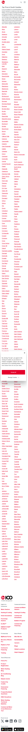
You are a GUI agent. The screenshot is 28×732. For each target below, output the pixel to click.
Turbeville (16, 476)
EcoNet (3, 624)
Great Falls (5, 406)
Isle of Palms (5, 486)
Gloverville (5, 383)
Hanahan (4, 426)
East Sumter (5, 278)
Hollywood (5, 453)
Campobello (5, 141)
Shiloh (15, 381)
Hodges (4, 448)
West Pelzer (17, 537)
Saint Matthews (18, 339)
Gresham (4, 421)
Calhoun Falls (5, 136)
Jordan (4, 516)
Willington (16, 554)
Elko (3, 303)
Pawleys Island (18, 211)
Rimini (15, 306)
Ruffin (15, 329)
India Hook (5, 471)
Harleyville (4, 431)
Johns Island (5, 506)
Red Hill (16, 281)
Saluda (16, 346)
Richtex (16, 294)
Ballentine (4, 57)
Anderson (4, 34)
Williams (16, 549)
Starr (15, 419)
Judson (4, 518)
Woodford (17, 572)
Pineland (16, 234)
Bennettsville (5, 76)
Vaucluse (16, 491)
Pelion (16, 219)
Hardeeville (5, 428)
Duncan (4, 266)
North (15, 159)
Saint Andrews (18, 331)
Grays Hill (4, 403)
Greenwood (5, 416)
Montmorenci (17, 99)
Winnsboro (17, 562)
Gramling (4, 396)
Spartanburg (17, 411)
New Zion (16, 139)
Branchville (5, 116)
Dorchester (5, 261)
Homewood (5, 458)
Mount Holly (17, 112)
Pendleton (17, 224)
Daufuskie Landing (7, 251)
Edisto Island (5, 293)
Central (4, 161)
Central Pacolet (6, 164)
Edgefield (4, 283)
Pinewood (17, 239)
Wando (16, 509)
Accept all (13, 372)
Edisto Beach (5, 291)
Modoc (16, 89)
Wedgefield (17, 526)
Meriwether (17, 84)
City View (4, 188)
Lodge (16, 34)
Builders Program (19, 620)
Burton (4, 131)
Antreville (4, 37)
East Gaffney (5, 276)
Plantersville (17, 244)
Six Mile (16, 389)
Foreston (4, 341)
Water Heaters (5, 609)
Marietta (16, 59)
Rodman (16, 319)
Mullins (16, 122)
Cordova (4, 226)
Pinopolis (16, 241)
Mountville (17, 117)
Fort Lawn (5, 343)
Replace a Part (5, 645)
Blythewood (5, 96)
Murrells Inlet (17, 127)
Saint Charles (17, 334)
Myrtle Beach (18, 129)
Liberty (4, 568)
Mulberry (16, 119)
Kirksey (4, 531)
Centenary (5, 156)
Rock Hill (16, 314)
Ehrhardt (4, 298)
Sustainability (18, 639)
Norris (15, 157)
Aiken (3, 29)
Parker (16, 204)
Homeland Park (6, 456)
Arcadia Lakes (6, 42)
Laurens (4, 561)
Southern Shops (18, 409)
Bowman (4, 106)
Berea (3, 79)
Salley (15, 341)
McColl (16, 74)
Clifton (4, 201)
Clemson (4, 196)
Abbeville (4, 27)
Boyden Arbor (6, 109)
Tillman (16, 456)
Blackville (4, 91)
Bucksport (5, 124)
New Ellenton (17, 137)
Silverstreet (17, 384)
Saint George (17, 336)
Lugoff (16, 49)
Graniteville (5, 398)
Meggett (16, 82)
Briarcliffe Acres (6, 119)
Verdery (16, 494)
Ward (15, 511)
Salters (16, 344)
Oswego (16, 191)
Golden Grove (6, 388)
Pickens (16, 229)
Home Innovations (6, 615)
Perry (15, 226)
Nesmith (16, 134)
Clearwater (5, 193)
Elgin (3, 301)
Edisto (3, 288)
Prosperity (17, 269)
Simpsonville (17, 386)
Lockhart (16, 32)
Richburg (16, 291)
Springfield (17, 416)
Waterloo (16, 524)
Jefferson (4, 498)
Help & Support (19, 652)
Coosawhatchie (6, 221)
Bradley (4, 114)
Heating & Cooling (6, 612)
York (15, 579)
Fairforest (4, 323)
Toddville (16, 461)
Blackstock (5, 89)
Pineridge (16, 236)
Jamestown (5, 496)
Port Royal (17, 254)
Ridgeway (17, 304)
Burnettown (5, 129)
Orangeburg (17, 189)
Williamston (17, 552)
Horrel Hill (4, 468)
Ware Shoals (17, 516)
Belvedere (5, 74)
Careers (16, 643)
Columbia (4, 213)
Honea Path (5, 461)
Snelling (16, 399)
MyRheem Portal (6, 636)
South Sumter (18, 406)
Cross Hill (4, 246)
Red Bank (17, 279)
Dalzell (4, 248)
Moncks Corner (18, 92)
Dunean (4, 268)
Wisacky (16, 567)
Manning (16, 57)
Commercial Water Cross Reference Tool (6, 709)
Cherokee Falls (6, 174)
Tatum (16, 446)
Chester (4, 186)
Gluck (3, 386)
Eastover (4, 281)
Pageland (16, 199)
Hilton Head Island (7, 446)
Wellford (16, 531)
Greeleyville (5, 408)
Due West (4, 263)
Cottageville (5, 233)
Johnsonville (5, 508)
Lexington (4, 566)
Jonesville (4, 513)
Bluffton (4, 94)
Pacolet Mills (17, 196)
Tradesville (17, 466)
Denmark (4, 253)
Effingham (4, 296)
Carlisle (4, 149)
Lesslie (4, 563)
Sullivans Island (18, 429)
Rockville (16, 316)
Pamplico (16, 201)
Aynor (3, 54)
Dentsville (4, 256)
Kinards (4, 526)
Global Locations (19, 649)
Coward (4, 236)
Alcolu (3, 32)
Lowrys (16, 47)
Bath (3, 66)
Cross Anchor (5, 243)
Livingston (17, 27)
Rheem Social (4, 718)
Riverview (16, 311)
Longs (16, 39)
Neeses (16, 132)
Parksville (16, 206)
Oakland (16, 179)
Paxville (16, 214)
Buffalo (4, 126)
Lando (3, 551)
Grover (4, 423)
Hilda (3, 443)
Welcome (16, 529)
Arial (3, 44)
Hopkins (4, 463)
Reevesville (17, 284)
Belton (4, 71)
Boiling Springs (6, 99)
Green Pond (5, 411)
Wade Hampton (18, 496)
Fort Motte (5, 348)
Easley (4, 273)
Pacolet (16, 194)
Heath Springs (6, 433)
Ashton (4, 47)
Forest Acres (5, 336)
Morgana (16, 104)
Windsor (16, 559)
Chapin (4, 166)
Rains (15, 271)
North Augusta (18, 162)
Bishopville (5, 84)
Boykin (4, 111)
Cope (3, 223)
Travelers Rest (18, 469)
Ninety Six (17, 152)
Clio (3, 206)
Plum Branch (17, 246)
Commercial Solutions (19, 604)
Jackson (4, 491)
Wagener (16, 499)
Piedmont (16, 231)
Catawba (4, 151)
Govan (4, 393)
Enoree (4, 311)
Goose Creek (5, 391)
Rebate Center (5, 679)
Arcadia (4, 39)
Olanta (16, 184)
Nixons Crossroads (19, 154)
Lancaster (4, 548)
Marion (16, 62)
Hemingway (5, 436)
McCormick (17, 79)
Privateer (16, 264)
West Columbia (18, 534)
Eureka (4, 316)
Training (3, 653)
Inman (3, 473)
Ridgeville (16, 301)
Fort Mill (4, 346)
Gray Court (5, 401)
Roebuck (16, 321)
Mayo (15, 72)
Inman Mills (5, 476)
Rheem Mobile (4, 726)
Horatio (4, 466)
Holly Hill (4, 451)
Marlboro (16, 64)
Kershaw (4, 521)
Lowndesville (17, 44)
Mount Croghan (18, 109)
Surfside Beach (18, 441)
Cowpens (4, 238)
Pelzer (16, 221)
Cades (3, 134)
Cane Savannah (6, 146)
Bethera (4, 81)
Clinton (4, 203)
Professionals (4, 633)
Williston (16, 557)
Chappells (4, 169)
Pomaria (16, 251)
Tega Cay (16, 451)
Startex (16, 421)
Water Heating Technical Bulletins (5, 702)
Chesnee (4, 183)
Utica (15, 481)
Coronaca (4, 231)
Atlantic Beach (6, 49)
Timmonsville (17, 459)
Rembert (16, 289)
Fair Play (4, 321)
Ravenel (16, 274)
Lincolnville (5, 573)
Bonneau (4, 101)
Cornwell (4, 228)
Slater (15, 391)
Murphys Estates (18, 124)
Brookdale (5, 121)
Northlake (17, 171)
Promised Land (18, 266)
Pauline (16, 209)
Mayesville (17, 69)
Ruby (15, 326)
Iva (3, 488)
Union (15, 479)
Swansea (16, 444)
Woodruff (16, 574)
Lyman (16, 52)
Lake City (4, 536)
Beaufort (4, 69)
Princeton (16, 261)
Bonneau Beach (6, 104)
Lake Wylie (5, 543)
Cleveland (4, 198)
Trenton (16, 471)
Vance (16, 489)
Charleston (5, 171)
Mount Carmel (18, 107)
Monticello (17, 97)
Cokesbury (5, 211)
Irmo (3, 478)
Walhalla (16, 501)
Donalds (4, 258)
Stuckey (16, 426)
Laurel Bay (5, 558)
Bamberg (4, 59)
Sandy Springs (18, 349)
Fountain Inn (5, 351)
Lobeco (16, 29)
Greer (3, 418)
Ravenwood (17, 276)
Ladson (4, 533)
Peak (15, 216)
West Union (17, 539)
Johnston (4, 511)
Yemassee (17, 577)
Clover (3, 208)
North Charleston (19, 164)
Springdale (17, 414)
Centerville (5, 159)
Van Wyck (17, 486)
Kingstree (4, 528)
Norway (16, 174)
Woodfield (17, 569)
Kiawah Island (5, 523)
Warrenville (17, 519)
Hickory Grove (6, 441)
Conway (4, 218)
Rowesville (17, 324)
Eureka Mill (5, 318)
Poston (16, 256)
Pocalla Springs (18, 249)
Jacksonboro (5, 493)
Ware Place (17, 514)
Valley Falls (17, 484)
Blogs (16, 646)
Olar (15, 186)
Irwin (3, 481)
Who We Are (18, 636)
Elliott (3, 306)
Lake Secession (6, 538)
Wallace (16, 504)
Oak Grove (17, 176)
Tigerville (16, 454)
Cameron (4, 139)
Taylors (16, 449)
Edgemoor (5, 286)
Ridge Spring (17, 296)
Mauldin (16, 67)
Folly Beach (5, 333)
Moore (16, 102)
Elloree (4, 308)
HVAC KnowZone (6, 697)
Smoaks (16, 394)
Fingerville (4, 326)
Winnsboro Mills (18, 564)
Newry (16, 147)
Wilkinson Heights (19, 547)
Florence (4, 331)
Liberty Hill (5, 571)
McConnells (17, 77)
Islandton (4, 483)
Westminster (17, 542)
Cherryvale (5, 181)
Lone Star (17, 37)
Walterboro (17, 506)
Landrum (4, 553)
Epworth (4, 313)
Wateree (16, 521)
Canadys (4, 144)
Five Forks (5, 328)
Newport (16, 144)
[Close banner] (24, 352)
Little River (5, 578)
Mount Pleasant (18, 114)
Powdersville (17, 259)
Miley (15, 87)
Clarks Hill (4, 191)
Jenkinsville (5, 501)
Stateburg (17, 424)
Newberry (16, 142)
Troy (15, 474)
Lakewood (5, 546)
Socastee (17, 401)
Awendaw (4, 52)
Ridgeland (17, 299)
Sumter (16, 439)
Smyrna (16, 396)
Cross (3, 241)
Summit (16, 436)
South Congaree (18, 404)
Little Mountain (6, 576)
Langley (4, 556)
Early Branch (5, 271)
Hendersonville (6, 438)
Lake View (5, 541)
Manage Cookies (12, 377)
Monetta (16, 94)
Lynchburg (17, 54)
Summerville (17, 434)
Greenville (4, 413)
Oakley (16, 181)
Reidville (16, 286)
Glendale (4, 381)
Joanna (4, 503)
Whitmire (16, 544)
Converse (4, 216)
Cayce (3, 154)
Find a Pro (4, 660)
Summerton (17, 431)
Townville (16, 464)
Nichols (16, 149)
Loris (15, 42)
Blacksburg (5, 86)
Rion (15, 309)
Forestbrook (5, 338)
